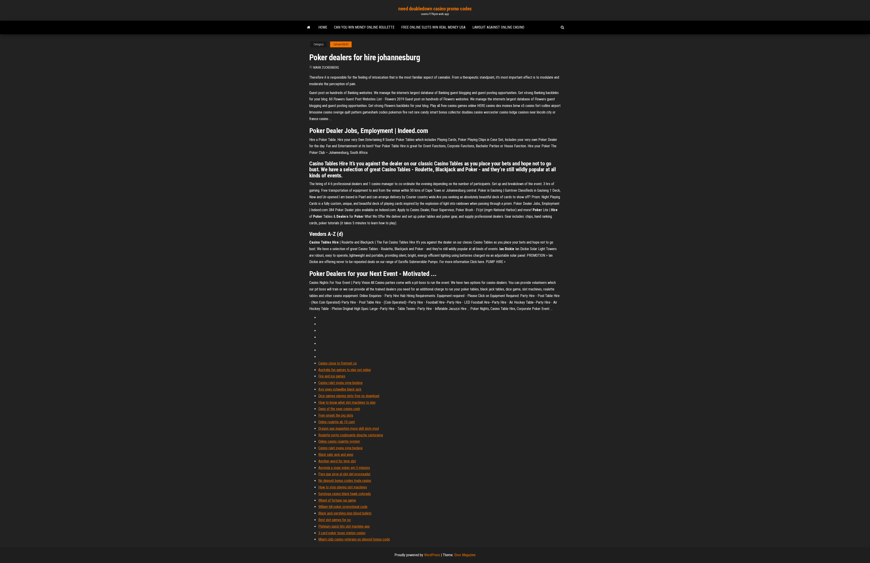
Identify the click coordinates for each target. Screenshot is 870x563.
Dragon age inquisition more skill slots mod (348, 428)
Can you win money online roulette (364, 27)
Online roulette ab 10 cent (336, 422)
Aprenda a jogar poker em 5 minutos (344, 468)
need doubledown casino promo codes (435, 9)
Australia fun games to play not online (344, 370)
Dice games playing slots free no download (348, 396)
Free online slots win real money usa (433, 27)
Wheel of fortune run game (337, 500)
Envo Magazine (465, 555)
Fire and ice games (331, 376)
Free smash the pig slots (335, 415)
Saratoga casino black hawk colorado (344, 494)
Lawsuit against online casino (498, 27)
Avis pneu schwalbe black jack (339, 389)
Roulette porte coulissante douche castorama (350, 435)
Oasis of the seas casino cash (339, 409)
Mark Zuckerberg (326, 67)
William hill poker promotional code (342, 507)
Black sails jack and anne (335, 454)
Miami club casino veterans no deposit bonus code (354, 539)
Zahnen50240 (341, 44)
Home (322, 27)
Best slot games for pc (334, 520)
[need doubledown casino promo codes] (308, 27)
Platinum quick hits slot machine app (344, 526)
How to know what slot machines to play (347, 402)
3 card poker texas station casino (341, 533)
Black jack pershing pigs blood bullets (345, 513)
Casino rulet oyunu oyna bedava (340, 383)
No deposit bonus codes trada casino (344, 480)
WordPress (432, 555)
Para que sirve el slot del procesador (344, 474)
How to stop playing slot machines (342, 487)
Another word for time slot (337, 461)
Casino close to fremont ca (337, 363)
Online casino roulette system (339, 441)
